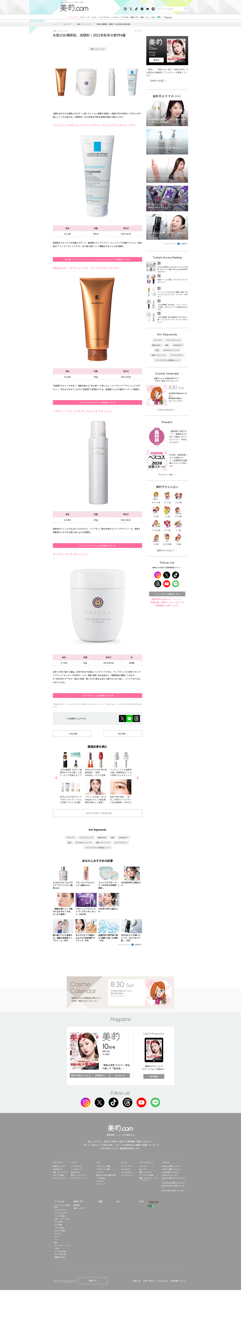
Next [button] (138, 778)
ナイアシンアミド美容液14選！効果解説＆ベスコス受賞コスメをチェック (121, 772)
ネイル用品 (58, 1225)
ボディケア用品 (59, 1230)
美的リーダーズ (78, 1208)
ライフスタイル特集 (146, 1175)
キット (56, 1239)
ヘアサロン (100, 1181)
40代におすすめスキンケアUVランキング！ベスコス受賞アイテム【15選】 (71, 799)
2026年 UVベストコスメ (170, 1175)
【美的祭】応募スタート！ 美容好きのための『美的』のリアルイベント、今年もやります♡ (178, 437)
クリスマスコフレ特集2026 (62, 1206)
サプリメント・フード (62, 1245)
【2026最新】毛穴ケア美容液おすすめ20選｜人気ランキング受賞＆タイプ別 (71, 773)
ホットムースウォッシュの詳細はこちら (97, 545)
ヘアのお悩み (100, 1178)
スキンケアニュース (86, 837)
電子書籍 (154, 1076)
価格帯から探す (59, 1257)
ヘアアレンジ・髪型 (103, 1166)
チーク (56, 1236)
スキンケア (67, 24)
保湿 (69, 842)
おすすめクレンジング (83, 842)
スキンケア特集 (58, 1175)
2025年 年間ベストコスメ (170, 1172)
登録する (93, 1280)
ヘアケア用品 (58, 1228)
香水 (55, 1242)
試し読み (118, 1075)
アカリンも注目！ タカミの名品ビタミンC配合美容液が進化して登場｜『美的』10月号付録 (96, 800)
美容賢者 (76, 1205)
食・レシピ (143, 1169)
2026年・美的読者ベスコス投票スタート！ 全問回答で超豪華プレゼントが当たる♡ (178, 460)
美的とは (137, 1280)
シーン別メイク (76, 1169)
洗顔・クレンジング (84, 24)
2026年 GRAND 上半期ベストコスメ (173, 1187)
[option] (97, 176)
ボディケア (143, 1166)
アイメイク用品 (59, 1216)
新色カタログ (75, 1172)
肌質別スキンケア (59, 1166)
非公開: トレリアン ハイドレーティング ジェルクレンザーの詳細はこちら (97, 259)
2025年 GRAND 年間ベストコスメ (173, 1190)
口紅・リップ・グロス (62, 1219)
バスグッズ (58, 1233)
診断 (112, 837)
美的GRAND (102, 837)
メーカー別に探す (60, 1251)
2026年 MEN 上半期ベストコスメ (173, 1183)
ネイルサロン (125, 1169)
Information (162, 1280)
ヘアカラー (100, 1172)
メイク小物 (58, 1222)
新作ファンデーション (78, 1175)
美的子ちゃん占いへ (166, 550)
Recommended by (124, 944)
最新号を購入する (78, 1075)
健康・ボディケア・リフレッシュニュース (148, 1179)
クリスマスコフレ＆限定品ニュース (97, 847)
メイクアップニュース (78, 1178)
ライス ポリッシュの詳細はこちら (97, 695)
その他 (56, 1248)
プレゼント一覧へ (166, 474)
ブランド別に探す (60, 1254)
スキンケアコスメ (60, 1210)
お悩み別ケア (123, 837)
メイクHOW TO (76, 1166)
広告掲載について (177, 1280)
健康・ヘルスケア (145, 1172)
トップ (55, 24)
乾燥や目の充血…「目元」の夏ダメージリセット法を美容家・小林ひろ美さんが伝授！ (121, 800)
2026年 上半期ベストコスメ (171, 1166)
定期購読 (98, 1075)
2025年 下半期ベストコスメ (171, 1169)
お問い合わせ (149, 1280)
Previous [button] (56, 778)
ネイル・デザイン (127, 1166)
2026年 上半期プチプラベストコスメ (173, 1179)
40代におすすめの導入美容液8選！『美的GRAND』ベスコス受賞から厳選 (96, 773)
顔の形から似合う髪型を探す (106, 1175)
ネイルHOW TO (126, 1172)
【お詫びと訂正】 (158, 80)
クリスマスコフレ (121, 842)
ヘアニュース (100, 1184)
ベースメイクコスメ (61, 1213)
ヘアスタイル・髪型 (103, 1169)
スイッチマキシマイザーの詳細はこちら (97, 402)
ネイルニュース (126, 1175)
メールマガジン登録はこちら (167, 594)
